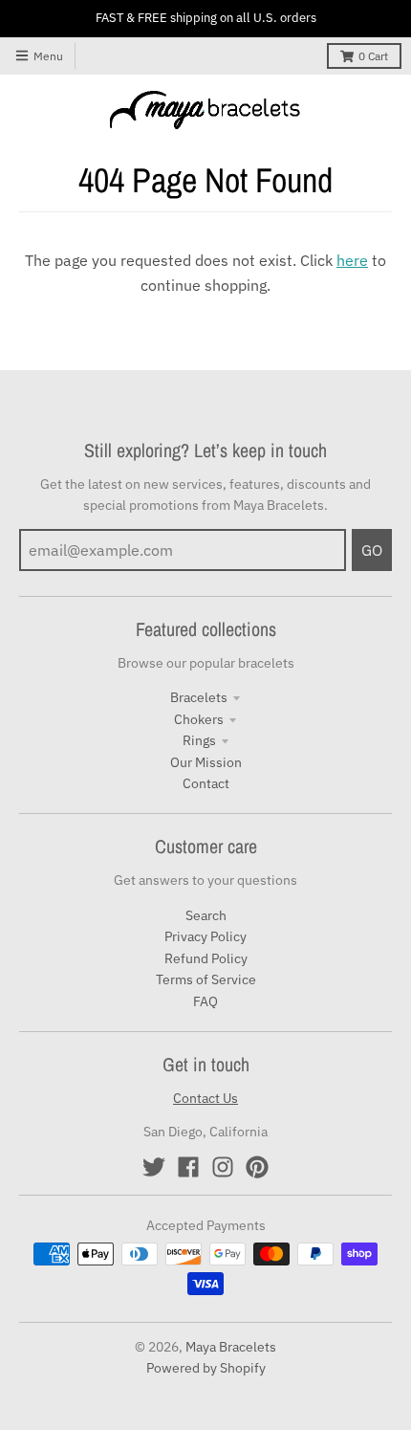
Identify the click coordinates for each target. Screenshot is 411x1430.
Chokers (199, 719)
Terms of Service (206, 979)
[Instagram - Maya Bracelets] (222, 1166)
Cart (373, 56)
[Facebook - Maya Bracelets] (188, 1166)
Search (206, 915)
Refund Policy (206, 958)
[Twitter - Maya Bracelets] (153, 1166)
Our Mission (206, 762)
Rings (199, 740)
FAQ (205, 1001)
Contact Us (205, 1098)
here (352, 260)
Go (371, 550)
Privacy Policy (205, 936)
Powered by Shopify (206, 1367)
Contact (206, 783)
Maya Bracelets (230, 1346)
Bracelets (198, 697)
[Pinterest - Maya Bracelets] (257, 1166)
